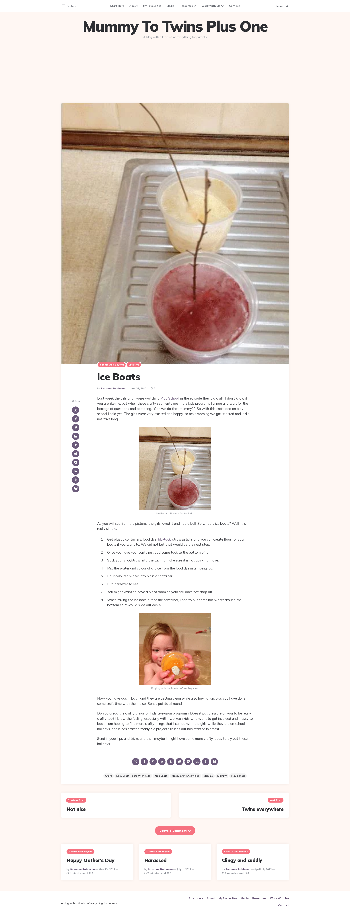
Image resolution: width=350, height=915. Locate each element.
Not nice (76, 809)
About (133, 5)
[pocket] (75, 462)
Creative (134, 364)
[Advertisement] (175, 69)
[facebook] (75, 419)
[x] (75, 410)
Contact (234, 5)
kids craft (161, 775)
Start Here (117, 5)
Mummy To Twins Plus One (175, 26)
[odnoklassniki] (75, 480)
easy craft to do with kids (133, 775)
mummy (222, 775)
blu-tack (164, 539)
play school (238, 775)
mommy (208, 775)
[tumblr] (75, 445)
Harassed (155, 860)
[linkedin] (75, 436)
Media (170, 5)
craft (108, 775)
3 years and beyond (112, 364)
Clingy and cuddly (242, 860)
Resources (186, 5)
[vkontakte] (75, 471)
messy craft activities (185, 775)
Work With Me (211, 5)
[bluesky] (75, 489)
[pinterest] (75, 427)
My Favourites (152, 5)
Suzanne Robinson (113, 388)
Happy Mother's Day (90, 860)
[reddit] (75, 454)
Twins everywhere (262, 809)
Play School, (169, 398)
